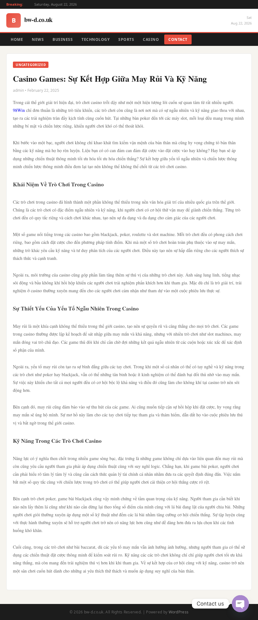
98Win (19, 110)
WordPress (179, 612)
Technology (95, 39)
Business (63, 39)
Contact (178, 39)
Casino (151, 39)
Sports (126, 39)
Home (17, 39)
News (38, 39)
